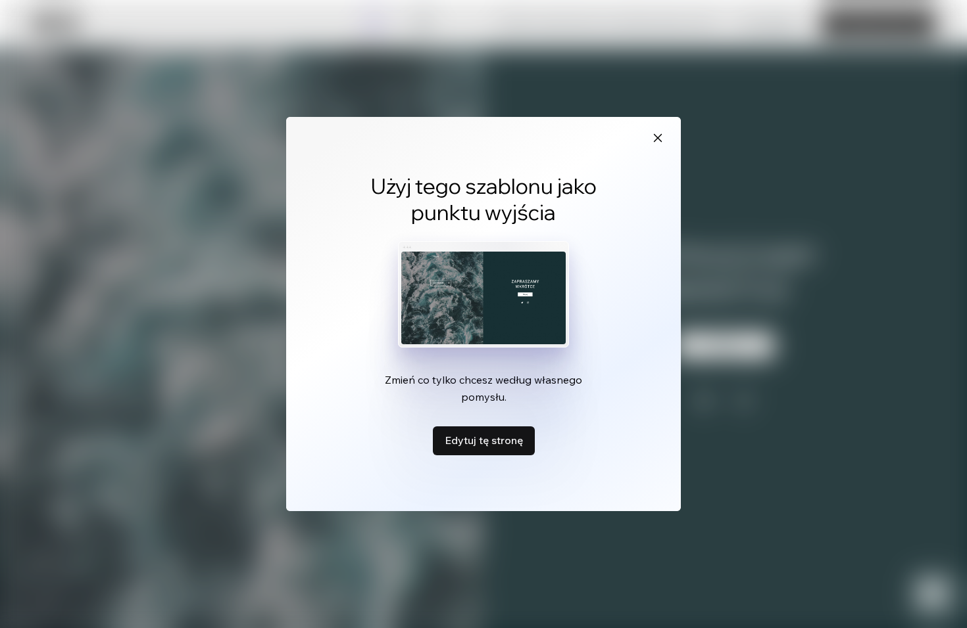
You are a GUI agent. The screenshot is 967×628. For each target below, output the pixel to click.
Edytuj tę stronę (484, 440)
